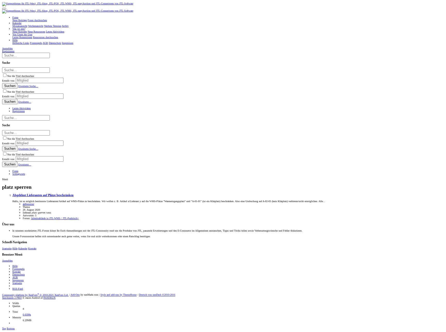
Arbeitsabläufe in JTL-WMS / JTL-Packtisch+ (55, 218)
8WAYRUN (49, 297)
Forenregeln (18, 268)
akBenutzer (28, 204)
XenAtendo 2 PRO (12, 297)
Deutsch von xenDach (157, 295)
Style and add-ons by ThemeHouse (118, 295)
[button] (4, 8)
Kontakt (32, 248)
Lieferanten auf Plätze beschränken (43, 195)
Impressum (18, 280)
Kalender (22, 248)
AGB (15, 277)
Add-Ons (75, 295)
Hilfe (15, 248)
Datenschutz (18, 274)
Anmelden (7, 260)
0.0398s (27, 314)
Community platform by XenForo (35, 295)
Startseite (7, 248)
